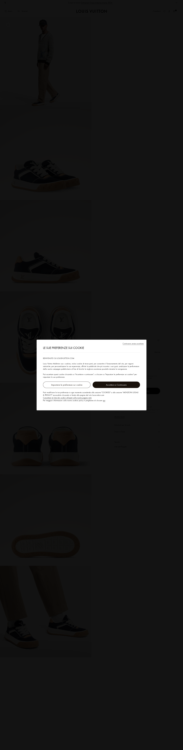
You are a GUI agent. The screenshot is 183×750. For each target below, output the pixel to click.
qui (104, 400)
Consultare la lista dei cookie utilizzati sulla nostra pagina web (67, 398)
